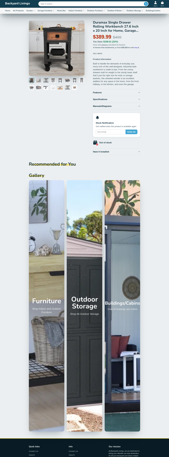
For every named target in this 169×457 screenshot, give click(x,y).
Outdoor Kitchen (114, 10)
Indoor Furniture (75, 10)
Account (155, 3)
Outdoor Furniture (95, 10)
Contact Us (33, 451)
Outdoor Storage (133, 10)
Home (7, 10)
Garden (29, 10)
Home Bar (61, 10)
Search (32, 455)
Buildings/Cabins (153, 10)
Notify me (131, 132)
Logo (17, 4)
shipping (104, 45)
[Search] (146, 4)
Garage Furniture (45, 10)
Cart (162, 3)
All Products (18, 10)
